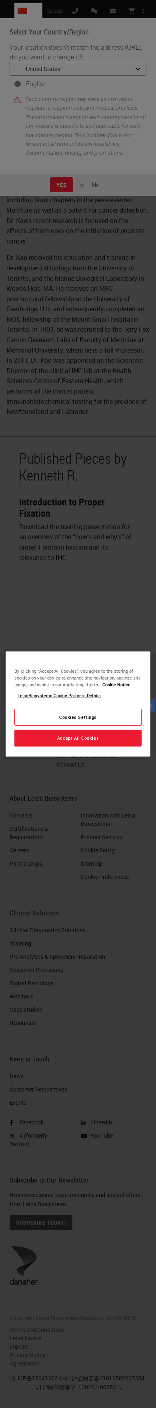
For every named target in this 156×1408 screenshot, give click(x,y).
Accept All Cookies (78, 738)
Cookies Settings (78, 717)
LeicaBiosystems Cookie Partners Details (59, 695)
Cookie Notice (116, 685)
